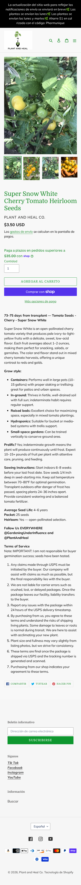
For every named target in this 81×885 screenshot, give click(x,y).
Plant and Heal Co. (31, 872)
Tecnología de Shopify (58, 872)
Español (39, 826)
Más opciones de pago (40, 301)
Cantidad (10, 261)
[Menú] (75, 40)
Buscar (13, 801)
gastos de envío (21, 232)
